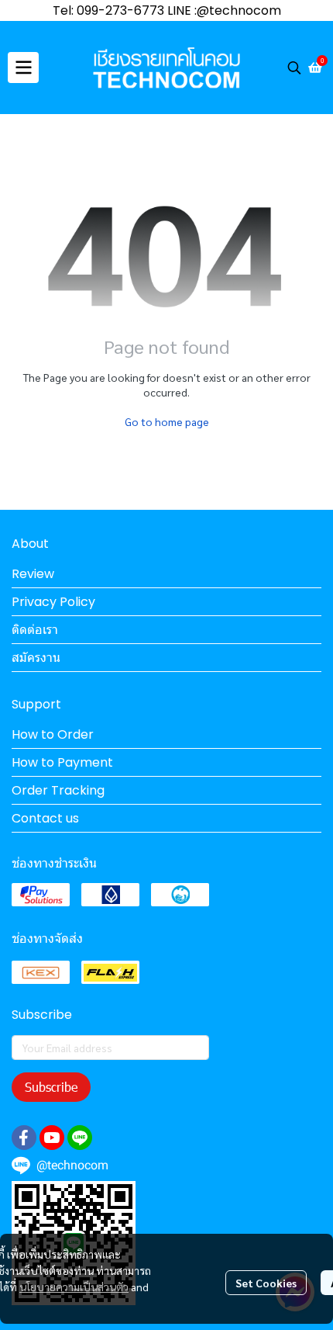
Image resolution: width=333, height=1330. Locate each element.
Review (33, 574)
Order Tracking (58, 790)
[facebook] (24, 1137)
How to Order (53, 734)
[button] (294, 67)
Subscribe (51, 1087)
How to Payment (62, 762)
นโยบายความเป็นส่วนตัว (74, 1287)
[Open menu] (23, 67)
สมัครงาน (36, 658)
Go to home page (167, 421)
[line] (79, 1137)
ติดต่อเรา (35, 630)
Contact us (45, 818)
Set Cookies (266, 1283)
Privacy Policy (53, 602)
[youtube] (51, 1137)
